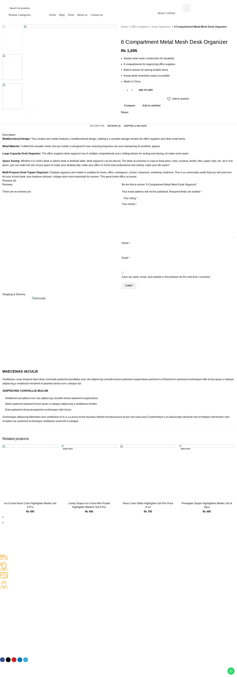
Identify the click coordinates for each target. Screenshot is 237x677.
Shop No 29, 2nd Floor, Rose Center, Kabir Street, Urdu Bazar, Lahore (36, 646)
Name (126, 243)
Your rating (130, 198)
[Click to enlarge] (30, 111)
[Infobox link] (116, 557)
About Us (4, 607)
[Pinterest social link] (225, 2)
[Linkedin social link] (229, 2)
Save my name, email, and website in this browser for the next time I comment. (166, 277)
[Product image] (30, 472)
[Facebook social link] (218, 2)
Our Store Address (12, 640)
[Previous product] (122, 33)
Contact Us (5, 602)
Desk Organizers (161, 26)
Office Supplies (139, 26)
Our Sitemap (6, 613)
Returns (4, 629)
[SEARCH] (186, 8)
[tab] (97, 126)
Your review (129, 204)
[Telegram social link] (233, 2)
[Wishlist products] (220, 8)
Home (124, 26)
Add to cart (146, 90)
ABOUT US (6, 596)
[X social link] (221, 2)
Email (126, 257)
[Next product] (129, 33)
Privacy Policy (7, 624)
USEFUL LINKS (8, 618)
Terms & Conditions (10, 635)
